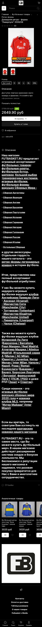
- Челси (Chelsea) (14, 323)
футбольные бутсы (15, 171)
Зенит (13, 382)
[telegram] (21, 590)
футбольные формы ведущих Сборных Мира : (19, 186)
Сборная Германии (13, 222)
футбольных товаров (16, 165)
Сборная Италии (11, 242)
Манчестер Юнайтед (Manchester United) (17, 315)
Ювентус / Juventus (15, 359)
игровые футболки (14, 181)
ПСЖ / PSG (19, 378)
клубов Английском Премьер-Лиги (20, 296)
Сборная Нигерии (12, 227)
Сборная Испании (12, 217)
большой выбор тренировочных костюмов (20, 176)
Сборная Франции (12, 197)
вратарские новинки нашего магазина (19, 430)
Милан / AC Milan (17, 356)
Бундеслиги (10, 369)
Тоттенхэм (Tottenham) (19, 310)
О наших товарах (19, 609)
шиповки (8, 174)
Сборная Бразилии (13, 207)
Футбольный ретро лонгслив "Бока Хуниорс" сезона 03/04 (26, 523)
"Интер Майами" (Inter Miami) (16, 406)
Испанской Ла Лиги (15, 339)
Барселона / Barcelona (18, 343)
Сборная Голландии (13, 232)
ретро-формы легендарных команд (20, 263)
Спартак (26, 382)
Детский (6, 83)
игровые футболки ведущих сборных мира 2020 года (18, 395)
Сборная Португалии (14, 212)
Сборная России (11, 237)
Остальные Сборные (14, 247)
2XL (34, 83)
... (34, 14)
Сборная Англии (11, 202)
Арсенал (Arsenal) (16, 300)
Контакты (19, 598)
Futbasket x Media (20, 613)
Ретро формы (8, 17)
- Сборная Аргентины (13, 192)
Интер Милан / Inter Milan (20, 361)
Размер (5, 79)
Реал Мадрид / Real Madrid (20, 346)
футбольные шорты (15, 168)
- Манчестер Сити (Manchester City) (14, 305)
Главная (5, 14)
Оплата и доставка (19, 602)
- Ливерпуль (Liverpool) (18, 320)
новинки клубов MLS (16, 400)
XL (29, 83)
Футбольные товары (21, 14)
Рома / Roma (20, 365)
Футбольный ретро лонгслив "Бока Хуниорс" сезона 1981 (9, 523)
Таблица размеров (19, 606)
